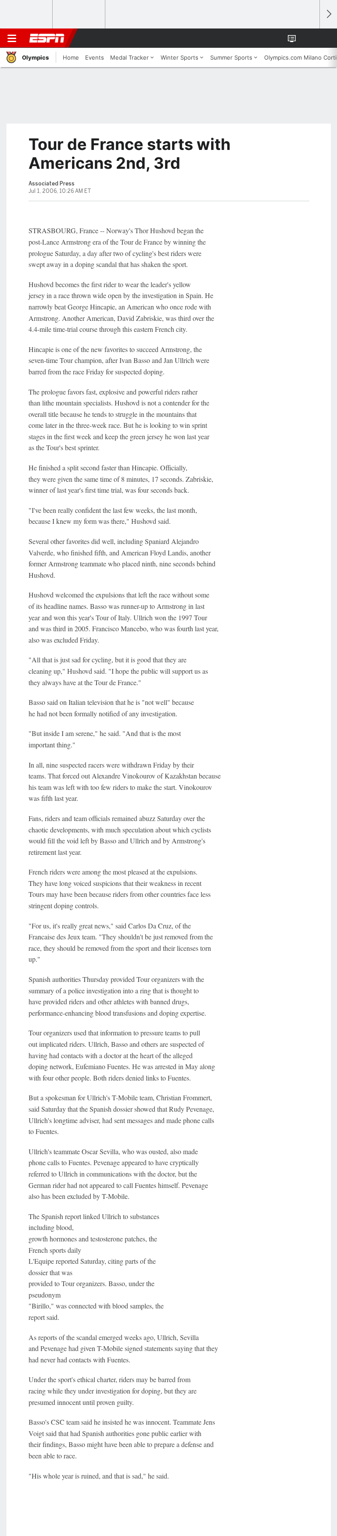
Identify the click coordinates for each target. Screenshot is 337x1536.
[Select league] (26, 14)
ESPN (47, 38)
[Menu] (12, 38)
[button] (308, 38)
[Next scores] (328, 14)
